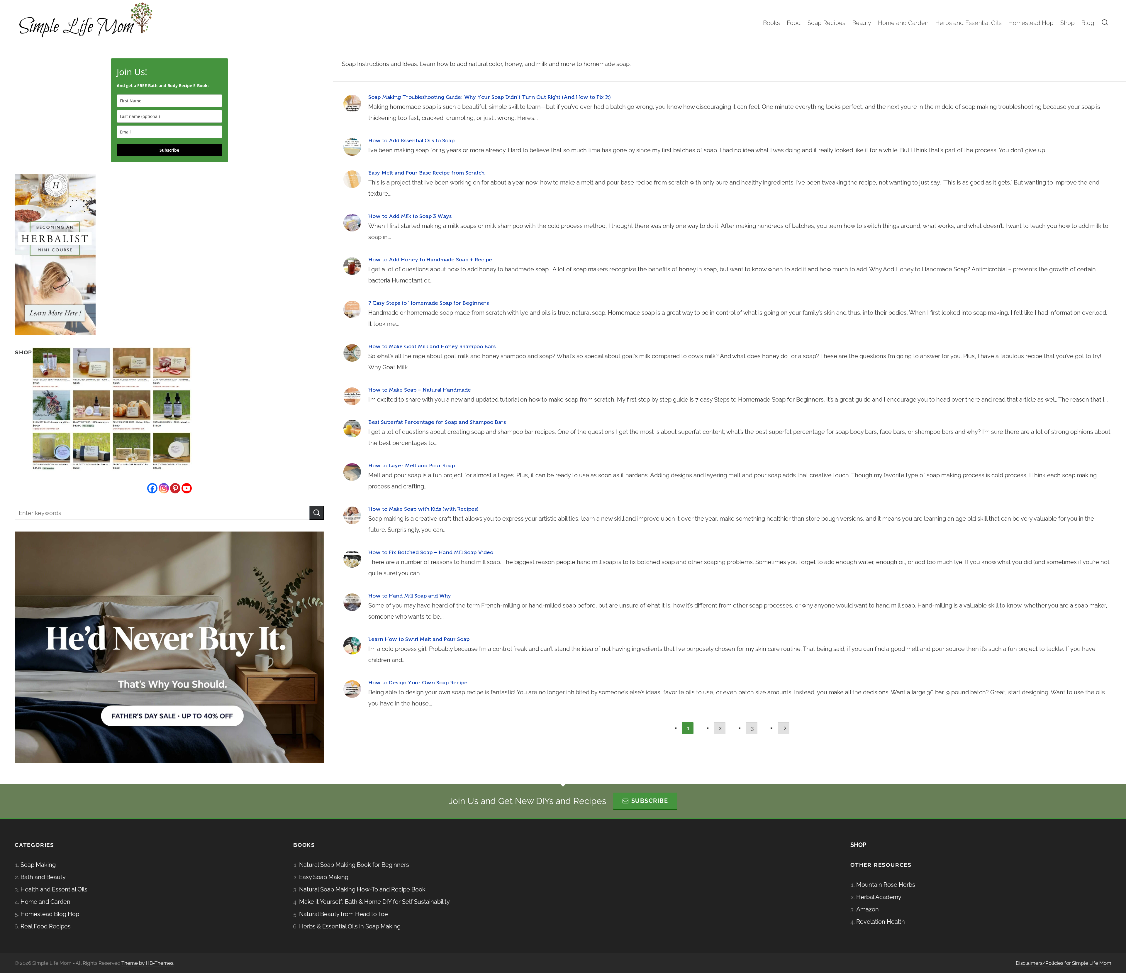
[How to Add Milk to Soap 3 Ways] (352, 222)
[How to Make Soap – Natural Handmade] (352, 396)
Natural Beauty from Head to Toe (343, 914)
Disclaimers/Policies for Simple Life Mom (1063, 963)
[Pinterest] (175, 488)
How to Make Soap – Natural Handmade (419, 390)
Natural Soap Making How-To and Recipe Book (362, 889)
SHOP (858, 844)
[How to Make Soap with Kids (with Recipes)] (352, 515)
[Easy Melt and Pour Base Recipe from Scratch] (352, 179)
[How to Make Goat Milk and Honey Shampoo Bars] (352, 353)
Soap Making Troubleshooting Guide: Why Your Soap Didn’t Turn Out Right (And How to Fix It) (489, 97)
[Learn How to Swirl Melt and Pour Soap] (352, 645)
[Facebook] (152, 488)
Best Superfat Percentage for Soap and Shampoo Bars (437, 422)
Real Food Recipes (46, 926)
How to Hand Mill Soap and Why (409, 596)
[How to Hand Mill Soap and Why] (352, 602)
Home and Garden (45, 901)
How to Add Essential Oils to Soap (411, 140)
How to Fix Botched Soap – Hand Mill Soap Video (430, 552)
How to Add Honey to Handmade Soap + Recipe (430, 260)
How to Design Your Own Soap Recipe (417, 683)
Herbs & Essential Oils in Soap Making (350, 926)
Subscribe (169, 150)
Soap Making (38, 864)
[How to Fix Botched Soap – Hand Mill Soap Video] (352, 559)
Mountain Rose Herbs (885, 884)
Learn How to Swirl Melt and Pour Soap (418, 639)
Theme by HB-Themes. (147, 963)
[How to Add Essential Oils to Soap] (352, 147)
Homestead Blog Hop (50, 914)
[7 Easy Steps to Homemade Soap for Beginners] (352, 309)
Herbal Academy (878, 897)
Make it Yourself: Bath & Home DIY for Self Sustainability (374, 901)
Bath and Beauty (43, 877)
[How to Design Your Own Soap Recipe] (352, 689)
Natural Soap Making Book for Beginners (354, 864)
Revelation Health (880, 921)
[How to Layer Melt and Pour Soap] (352, 472)
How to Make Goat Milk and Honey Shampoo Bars (432, 346)
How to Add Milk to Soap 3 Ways (410, 216)
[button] (316, 513)
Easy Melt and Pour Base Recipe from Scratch (426, 173)
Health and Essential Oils (54, 889)
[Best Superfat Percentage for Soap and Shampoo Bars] (352, 428)
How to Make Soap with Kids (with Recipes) (423, 509)
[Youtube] (187, 488)
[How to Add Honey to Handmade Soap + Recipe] (352, 266)
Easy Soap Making (323, 877)
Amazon (867, 909)
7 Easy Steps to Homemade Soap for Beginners (428, 303)
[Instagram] (164, 488)
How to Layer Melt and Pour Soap (411, 465)
